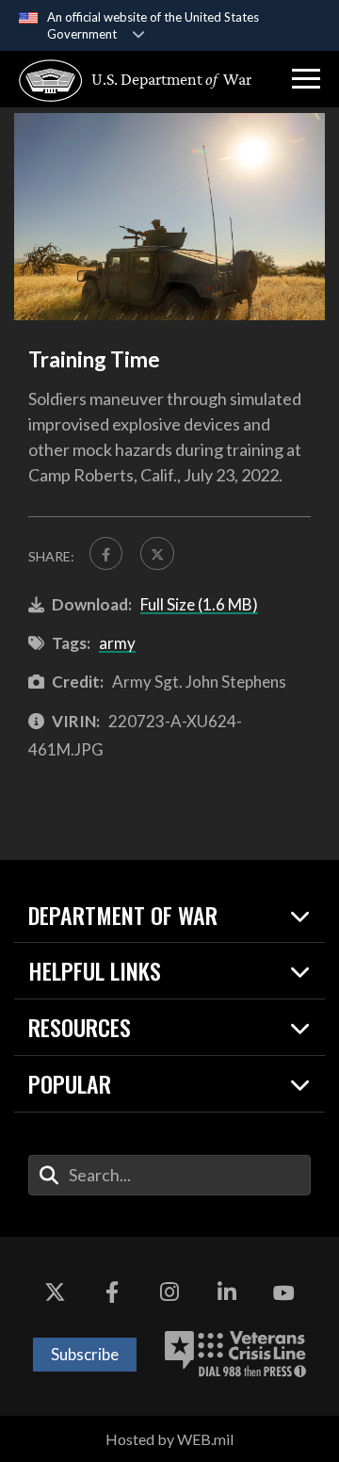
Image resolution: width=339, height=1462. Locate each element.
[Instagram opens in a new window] (169, 1293)
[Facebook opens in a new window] (112, 1293)
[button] (306, 79)
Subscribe (85, 1354)
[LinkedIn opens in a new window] (226, 1293)
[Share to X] (156, 553)
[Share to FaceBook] (105, 553)
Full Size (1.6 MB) (199, 604)
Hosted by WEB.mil (169, 1439)
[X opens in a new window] (54, 1293)
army (117, 643)
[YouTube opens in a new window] (284, 1293)
